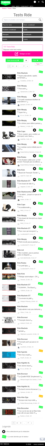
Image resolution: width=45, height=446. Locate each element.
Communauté (25, 6)
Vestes (5, 39)
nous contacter (39, 444)
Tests (10, 8)
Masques (6, 34)
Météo (31, 6)
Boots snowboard (29, 25)
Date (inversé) (12, 60)
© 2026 (28, 444)
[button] (39, 2)
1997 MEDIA (5, 444)
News (13, 6)
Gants (25, 30)
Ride (14, 8)
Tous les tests (7, 25)
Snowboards (27, 34)
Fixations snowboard (9, 30)
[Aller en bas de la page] (42, 439)
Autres (26, 39)
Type (38, 64)
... (20, 66)
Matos (17, 6)
